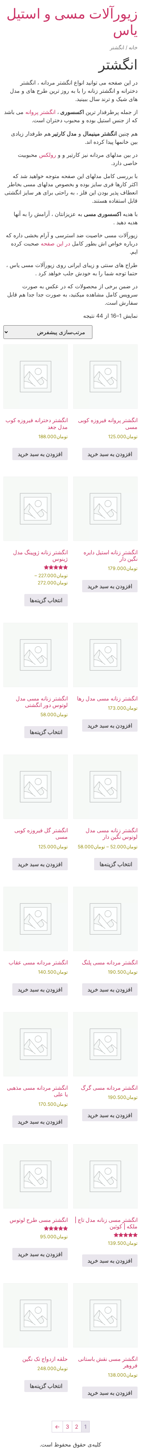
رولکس (47, 154)
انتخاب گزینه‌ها (46, 600)
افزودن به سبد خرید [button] (110, 454)
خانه (133, 48)
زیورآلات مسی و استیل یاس (72, 21)
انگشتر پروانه (40, 112)
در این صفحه (55, 243)
